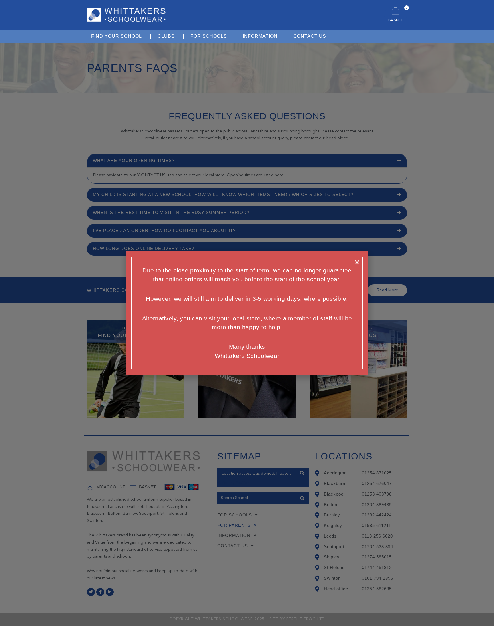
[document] (247, 313)
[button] (357, 262)
